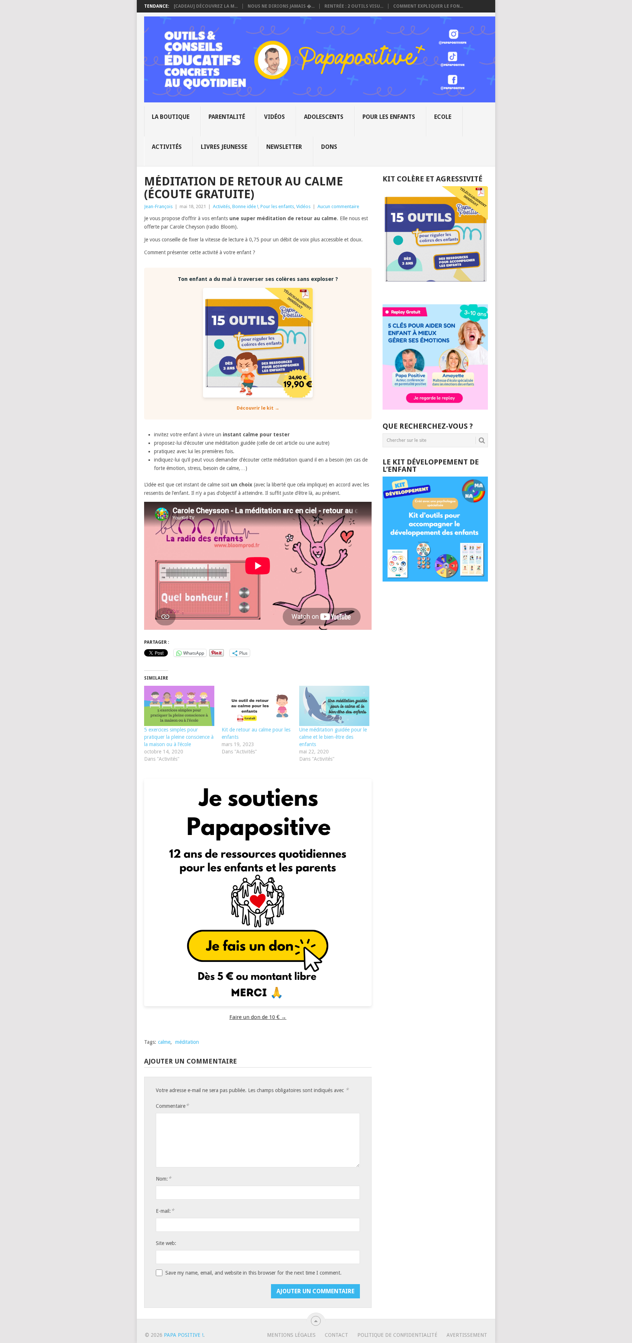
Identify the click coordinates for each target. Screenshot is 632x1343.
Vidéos (274, 116)
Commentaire (172, 1105)
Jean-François (158, 206)
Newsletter (284, 146)
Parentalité (226, 116)
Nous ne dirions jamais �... (281, 6)
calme (164, 1042)
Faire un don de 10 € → (257, 1017)
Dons (329, 146)
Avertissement (467, 1335)
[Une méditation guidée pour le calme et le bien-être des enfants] (334, 706)
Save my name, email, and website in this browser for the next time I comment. (253, 1273)
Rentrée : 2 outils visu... (353, 6)
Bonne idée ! (245, 206)
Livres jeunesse (224, 146)
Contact (336, 1335)
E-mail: (165, 1210)
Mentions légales (291, 1335)
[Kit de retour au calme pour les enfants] (257, 706)
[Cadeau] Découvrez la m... (206, 6)
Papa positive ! (183, 1335)
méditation (187, 1042)
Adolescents (323, 116)
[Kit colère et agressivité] (435, 290)
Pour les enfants (388, 116)
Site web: (166, 1243)
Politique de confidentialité (397, 1335)
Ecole (442, 116)
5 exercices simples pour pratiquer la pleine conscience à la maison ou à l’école (179, 737)
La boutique (170, 116)
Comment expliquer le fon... (428, 6)
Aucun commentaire (338, 206)
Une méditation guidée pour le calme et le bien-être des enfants (333, 737)
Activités (167, 146)
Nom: (163, 1178)
